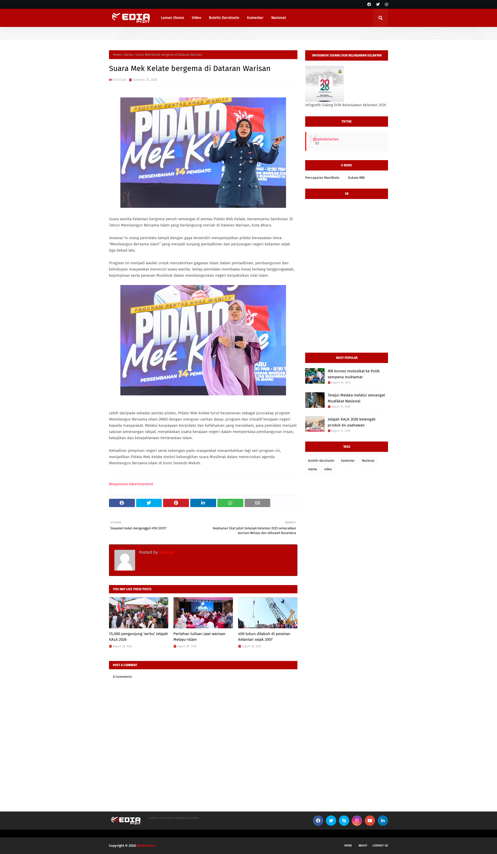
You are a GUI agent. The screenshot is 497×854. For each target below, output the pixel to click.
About (363, 845)
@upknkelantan (326, 139)
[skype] (344, 820)
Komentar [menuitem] (255, 18)
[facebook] (369, 4)
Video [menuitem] (196, 18)
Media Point (146, 846)
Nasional (368, 460)
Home (117, 54)
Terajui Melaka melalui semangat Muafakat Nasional (356, 398)
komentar (348, 460)
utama (128, 54)
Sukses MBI (356, 178)
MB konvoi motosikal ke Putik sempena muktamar (354, 374)
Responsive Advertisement (131, 484)
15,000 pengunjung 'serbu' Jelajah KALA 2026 (138, 636)
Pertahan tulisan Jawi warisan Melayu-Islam (199, 636)
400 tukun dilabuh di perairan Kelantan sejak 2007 (264, 636)
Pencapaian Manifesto (322, 178)
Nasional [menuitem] (278, 18)
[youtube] (370, 820)
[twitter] (378, 4)
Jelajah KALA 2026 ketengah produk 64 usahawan (352, 422)
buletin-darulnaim (321, 460)
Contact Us (380, 845)
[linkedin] (383, 820)
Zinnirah (120, 80)
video (328, 469)
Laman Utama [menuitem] (172, 18)
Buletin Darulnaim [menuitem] (224, 18)
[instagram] (386, 4)
